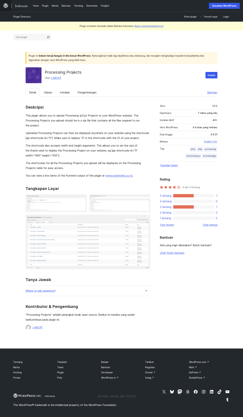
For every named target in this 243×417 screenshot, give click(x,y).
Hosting (17, 372)
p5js (200, 149)
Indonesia (50, 396)
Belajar (105, 362)
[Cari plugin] (48, 37)
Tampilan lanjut (169, 165)
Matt (193, 367)
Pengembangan (87, 92)
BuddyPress (197, 377)
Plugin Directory (22, 16)
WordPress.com (199, 362)
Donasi (150, 372)
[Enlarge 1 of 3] (82, 198)
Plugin (60, 372)
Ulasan (48, 92)
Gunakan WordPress (224, 5)
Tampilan (62, 362)
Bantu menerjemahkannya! (149, 26)
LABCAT (56, 78)
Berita (16, 367)
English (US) (210, 141)
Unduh (211, 75)
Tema (60, 367)
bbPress (195, 372)
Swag (149, 377)
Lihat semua (210, 224)
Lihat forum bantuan (172, 252)
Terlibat (149, 362)
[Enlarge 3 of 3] (145, 219)
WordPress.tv (110, 377)
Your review (167, 224)
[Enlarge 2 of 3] (145, 198)
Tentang (17, 362)
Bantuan (212, 92)
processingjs (209, 156)
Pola (59, 377)
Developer (107, 372)
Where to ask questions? (41, 290)
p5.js (193, 149)
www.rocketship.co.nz (119, 175)
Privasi (16, 377)
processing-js (194, 156)
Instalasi (65, 92)
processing (210, 149)
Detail (32, 92)
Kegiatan (150, 367)
